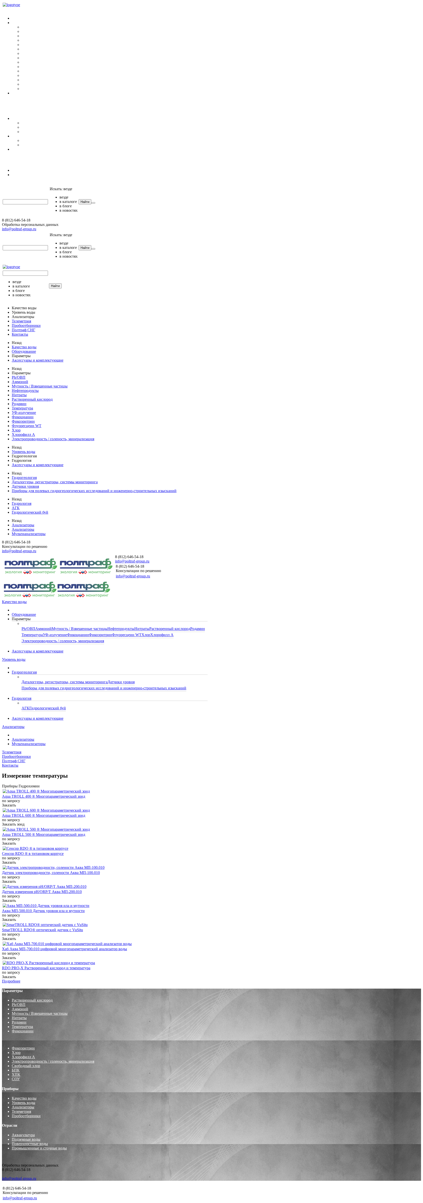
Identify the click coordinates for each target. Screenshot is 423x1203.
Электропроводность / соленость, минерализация (63, 89)
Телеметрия (11, 183)
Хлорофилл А (33, 84)
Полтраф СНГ (13, 157)
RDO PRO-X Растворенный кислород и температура (46, 968)
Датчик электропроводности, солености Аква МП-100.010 (51, 873)
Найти (85, 202)
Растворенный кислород (42, 49)
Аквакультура (23, 1135)
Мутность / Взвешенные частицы (49, 36)
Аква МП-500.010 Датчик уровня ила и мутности (43, 911)
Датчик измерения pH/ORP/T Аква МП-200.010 (42, 892)
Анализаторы (13, 162)
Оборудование (24, 18)
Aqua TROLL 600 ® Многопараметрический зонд (43, 815)
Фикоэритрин (33, 71)
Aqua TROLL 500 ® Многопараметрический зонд (43, 834)
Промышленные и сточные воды (39, 1148)
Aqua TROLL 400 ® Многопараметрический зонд (43, 796)
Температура (32, 58)
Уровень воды (13, 110)
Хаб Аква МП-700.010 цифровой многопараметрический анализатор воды (64, 949)
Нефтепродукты (35, 40)
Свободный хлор (26, 1066)
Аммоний (30, 31)
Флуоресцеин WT (36, 75)
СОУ (16, 1079)
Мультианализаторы (29, 175)
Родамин (29, 53)
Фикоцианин (32, 67)
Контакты (10, 106)
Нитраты (29, 45)
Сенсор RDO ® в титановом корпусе (33, 853)
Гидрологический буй (40, 145)
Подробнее (11, 981)
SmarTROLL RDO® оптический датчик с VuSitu (42, 930)
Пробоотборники (16, 101)
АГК (25, 140)
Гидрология (21, 136)
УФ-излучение (34, 62)
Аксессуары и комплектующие (37, 93)
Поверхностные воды (30, 1144)
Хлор (26, 80)
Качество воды (14, 10)
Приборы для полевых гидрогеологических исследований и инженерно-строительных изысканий (104, 132)
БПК (16, 1070)
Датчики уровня (35, 127)
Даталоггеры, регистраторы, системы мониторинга (64, 123)
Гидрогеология (24, 118)
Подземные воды (26, 1139)
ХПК (16, 1074)
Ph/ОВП (28, 27)
